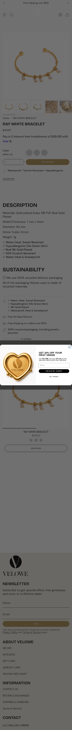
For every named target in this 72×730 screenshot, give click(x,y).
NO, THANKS (54, 376)
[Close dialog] (69, 347)
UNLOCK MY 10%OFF (54, 371)
